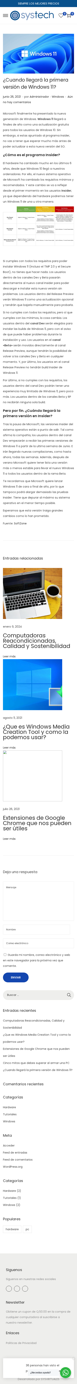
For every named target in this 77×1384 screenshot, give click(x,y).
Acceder (9, 1145)
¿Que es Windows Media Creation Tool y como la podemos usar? (36, 732)
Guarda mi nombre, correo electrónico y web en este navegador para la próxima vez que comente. (36, 960)
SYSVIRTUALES (50, 1379)
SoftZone (20, 523)
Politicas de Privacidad (21, 1343)
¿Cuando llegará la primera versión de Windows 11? (37, 1070)
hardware (12, 1229)
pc (27, 1229)
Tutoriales (10, 1114)
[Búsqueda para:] (38, 995)
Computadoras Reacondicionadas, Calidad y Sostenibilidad (36, 641)
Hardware (9, 1107)
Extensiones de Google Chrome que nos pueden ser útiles (37, 823)
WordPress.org (13, 1167)
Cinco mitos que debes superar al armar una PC (36, 1063)
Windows (58, 97)
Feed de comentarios (18, 1160)
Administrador (39, 97)
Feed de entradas (15, 1153)
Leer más (9, 656)
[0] (61, 15)
